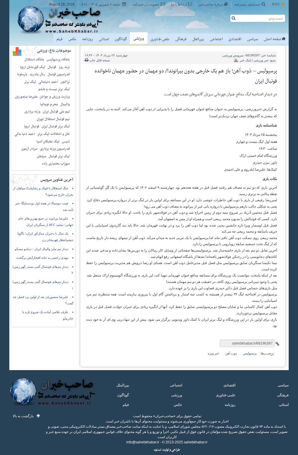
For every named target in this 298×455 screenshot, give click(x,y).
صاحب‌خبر (64, 19)
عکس (72, 39)
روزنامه (87, 39)
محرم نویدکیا (49, 104)
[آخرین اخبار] (52, 395)
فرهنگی (181, 39)
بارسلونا (22, 74)
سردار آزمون (29, 149)
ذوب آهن (231, 353)
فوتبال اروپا (31, 126)
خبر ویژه (213, 353)
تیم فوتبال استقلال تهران (53, 119)
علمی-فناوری (159, 39)
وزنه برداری (32, 112)
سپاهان (41, 156)
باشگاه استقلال (34, 60)
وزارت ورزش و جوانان (55, 97)
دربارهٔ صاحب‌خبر (210, 4)
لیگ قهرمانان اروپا (32, 67)
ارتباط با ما (179, 4)
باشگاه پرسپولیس (58, 60)
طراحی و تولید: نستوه (167, 450)
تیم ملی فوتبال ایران (56, 112)
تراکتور (65, 82)
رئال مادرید (37, 74)
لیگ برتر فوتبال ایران (56, 126)
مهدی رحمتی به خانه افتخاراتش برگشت (42, 257)
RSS (275, 4)
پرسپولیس (250, 353)
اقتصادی (234, 39)
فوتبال (52, 67)
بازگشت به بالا (23, 416)
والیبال (65, 104)
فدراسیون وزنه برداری (55, 149)
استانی (104, 39)
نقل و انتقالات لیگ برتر (53, 134)
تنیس (66, 141)
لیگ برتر (30, 82)
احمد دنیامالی (48, 82)
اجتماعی (216, 39)
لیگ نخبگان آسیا (48, 141)
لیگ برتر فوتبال (59, 156)
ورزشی (138, 38)
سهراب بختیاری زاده (56, 164)
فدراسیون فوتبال (58, 74)
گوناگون (121, 39)
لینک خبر (245, 60)
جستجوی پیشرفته (247, 4)
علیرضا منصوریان (26, 97)
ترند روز (64, 67)
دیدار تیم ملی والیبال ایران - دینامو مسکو (41, 249)
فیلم (59, 39)
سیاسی (252, 39)
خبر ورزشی (261, 60)
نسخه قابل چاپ (99, 60)
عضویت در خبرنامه (146, 4)
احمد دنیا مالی (25, 134)
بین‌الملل (198, 39)
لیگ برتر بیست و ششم (54, 89)
